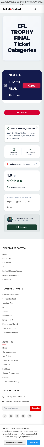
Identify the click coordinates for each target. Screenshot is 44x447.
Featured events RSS (10, 275)
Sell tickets (32, 85)
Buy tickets (6, 258)
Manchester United (10, 324)
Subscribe (36, 408)
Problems (6, 369)
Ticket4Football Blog (10, 381)
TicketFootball (11, 9)
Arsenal (5, 312)
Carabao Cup (7, 303)
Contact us (6, 279)
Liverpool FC (7, 320)
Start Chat (22, 227)
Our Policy (6, 356)
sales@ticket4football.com (17, 401)
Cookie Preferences (10, 373)
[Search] (35, 9)
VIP (3, 267)
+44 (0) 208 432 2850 (15, 397)
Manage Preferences (14, 442)
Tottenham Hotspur (10, 333)
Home (4, 254)
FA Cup (5, 307)
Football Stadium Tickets (12, 271)
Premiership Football (10, 295)
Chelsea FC (7, 316)
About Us (6, 365)
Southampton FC (9, 328)
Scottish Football (9, 299)
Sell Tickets (22, 112)
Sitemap (5, 377)
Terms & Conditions (10, 360)
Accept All (33, 442)
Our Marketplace (9, 352)
